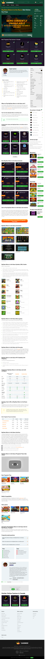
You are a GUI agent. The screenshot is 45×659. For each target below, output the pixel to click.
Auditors (18, 628)
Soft (17, 624)
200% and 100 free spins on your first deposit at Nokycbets (39, 212)
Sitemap (18, 630)
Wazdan (21, 513)
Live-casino (19, 619)
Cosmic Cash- (4, 424)
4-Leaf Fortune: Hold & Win (40, 203)
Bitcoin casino (19, 616)
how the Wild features (19, 447)
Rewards (3, 627)
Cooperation (34, 613)
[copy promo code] (23, 49)
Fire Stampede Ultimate (5, 420)
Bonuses (12, 5)
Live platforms (19, 631)
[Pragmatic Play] (41, 70)
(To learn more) (28, 657)
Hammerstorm (4, 422)
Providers (3, 628)
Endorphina (38, 184)
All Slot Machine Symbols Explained (35, 148)
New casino (3, 613)
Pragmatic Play (4, 492)
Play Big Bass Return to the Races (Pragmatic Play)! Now (15, 221)
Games (8, 5)
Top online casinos (4, 622)
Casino (4, 5)
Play (8, 51)
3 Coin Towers (39, 183)
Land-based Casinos (20, 622)
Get (8, 171)
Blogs (2, 637)
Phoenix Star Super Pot (40, 174)
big (2, 181)
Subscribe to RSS (22, 655)
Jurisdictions (19, 625)
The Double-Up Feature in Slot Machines (36, 146)
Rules (2, 624)
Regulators (18, 627)
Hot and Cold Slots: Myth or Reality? (35, 141)
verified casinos (9, 108)
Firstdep (17, 181)
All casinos (15, 156)
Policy (34, 616)
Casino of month (19, 613)
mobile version (21, 498)
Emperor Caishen (4, 428)
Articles (17, 5)
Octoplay (38, 204)
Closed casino (4, 616)
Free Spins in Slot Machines (34, 143)
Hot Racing (38, 159)
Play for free (40, 157)
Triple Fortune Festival (39, 154)
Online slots (3, 619)
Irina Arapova (5, 75)
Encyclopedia (3, 630)
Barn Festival (4, 426)
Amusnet (38, 155)
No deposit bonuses (4, 625)
